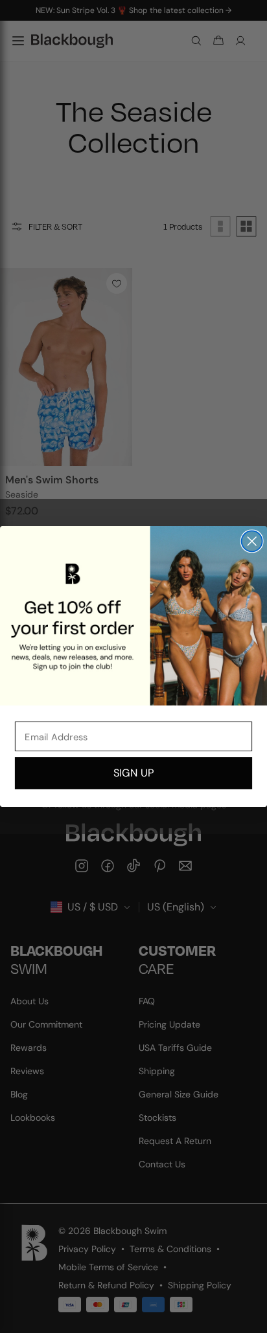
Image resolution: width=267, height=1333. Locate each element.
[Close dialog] (252, 541)
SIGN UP (133, 773)
